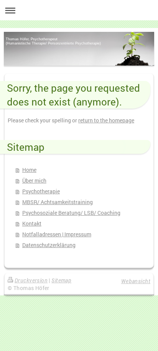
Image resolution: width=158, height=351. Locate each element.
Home (29, 169)
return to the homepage (106, 120)
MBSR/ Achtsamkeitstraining (57, 202)
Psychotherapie (41, 191)
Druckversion (31, 280)
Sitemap (61, 280)
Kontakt (31, 223)
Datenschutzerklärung (49, 245)
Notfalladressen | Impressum (56, 234)
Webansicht (135, 281)
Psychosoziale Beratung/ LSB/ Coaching (71, 212)
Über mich (34, 180)
